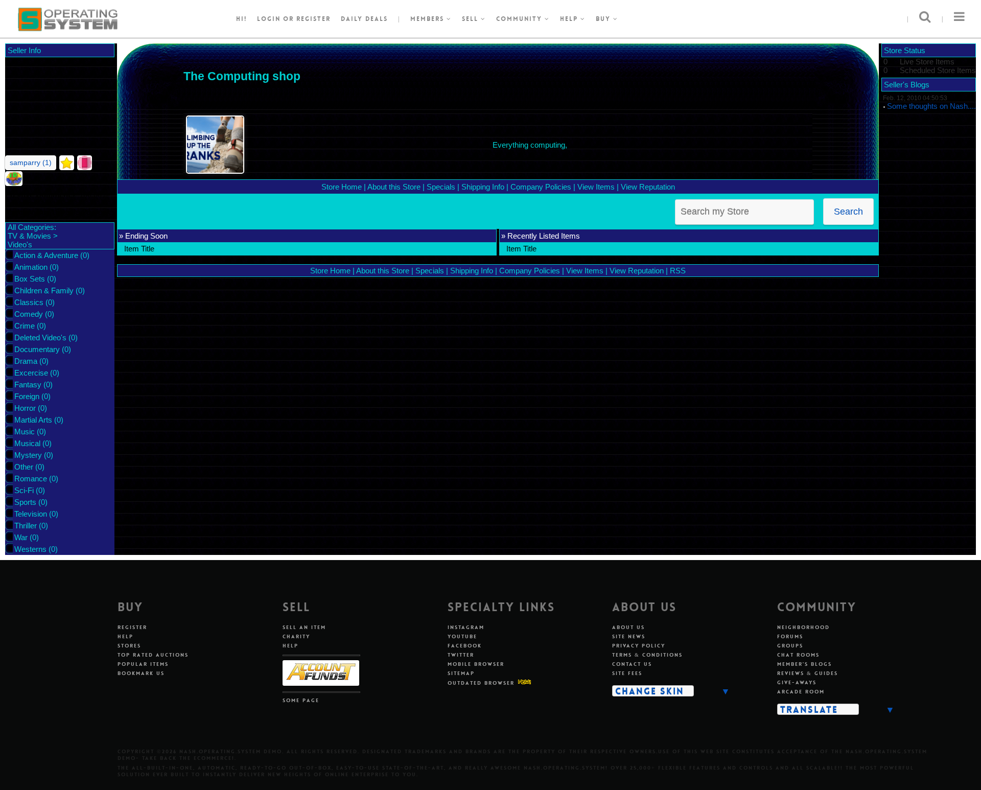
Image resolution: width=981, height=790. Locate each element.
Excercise (31, 372)
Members (428, 19)
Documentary (37, 349)
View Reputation (648, 186)
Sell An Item (304, 627)
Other (23, 466)
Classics (28, 302)
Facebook (465, 645)
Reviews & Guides (807, 673)
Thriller (25, 525)
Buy (604, 19)
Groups (790, 645)
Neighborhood (803, 627)
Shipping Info (482, 186)
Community (520, 19)
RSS (678, 270)
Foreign (26, 396)
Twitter (461, 655)
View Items (596, 186)
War (21, 537)
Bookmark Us (141, 673)
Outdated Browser (481, 683)
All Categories (31, 227)
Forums (790, 636)
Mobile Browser (476, 664)
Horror (25, 408)
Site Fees (627, 673)
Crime (24, 325)
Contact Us (632, 664)
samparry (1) (31, 162)
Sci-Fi (24, 490)
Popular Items (143, 664)
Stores (129, 645)
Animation (31, 267)
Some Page (301, 700)
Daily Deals (364, 19)
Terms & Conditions (647, 655)
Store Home (341, 186)
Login (269, 19)
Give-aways (796, 682)
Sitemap (461, 673)
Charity (296, 636)
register (313, 19)
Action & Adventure (46, 255)
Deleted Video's (40, 337)
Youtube (462, 636)
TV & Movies (29, 235)
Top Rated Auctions (153, 655)
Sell (471, 19)
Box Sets (29, 278)
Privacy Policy (638, 645)
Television (30, 513)
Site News (628, 636)
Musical (27, 443)
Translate (809, 709)
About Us (628, 627)
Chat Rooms (798, 655)
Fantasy (27, 384)
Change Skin (649, 690)
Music (24, 431)
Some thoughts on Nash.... (931, 106)
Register (132, 627)
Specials (441, 186)
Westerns (30, 549)
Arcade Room (801, 691)
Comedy (28, 314)
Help (570, 19)
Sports (25, 502)
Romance (30, 478)
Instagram (466, 627)
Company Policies (540, 186)
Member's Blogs (804, 664)
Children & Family (44, 290)
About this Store (394, 186)
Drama (25, 361)
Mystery (28, 455)
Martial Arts (33, 419)
